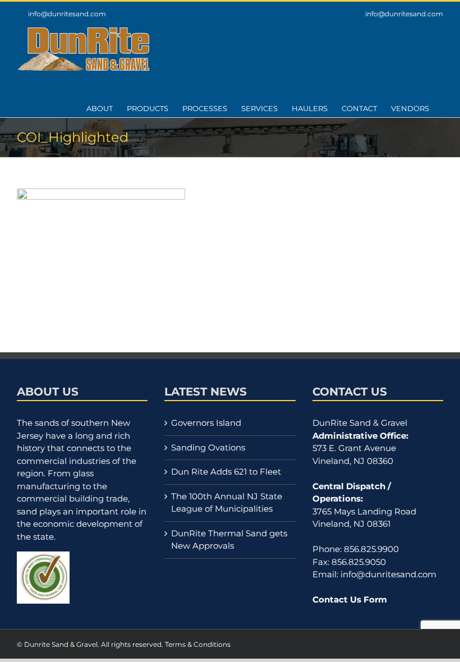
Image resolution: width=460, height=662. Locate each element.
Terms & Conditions (198, 644)
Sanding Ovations (208, 447)
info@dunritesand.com (67, 14)
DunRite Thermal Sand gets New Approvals (229, 539)
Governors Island (206, 422)
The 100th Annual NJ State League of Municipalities (226, 502)
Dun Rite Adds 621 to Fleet (226, 471)
